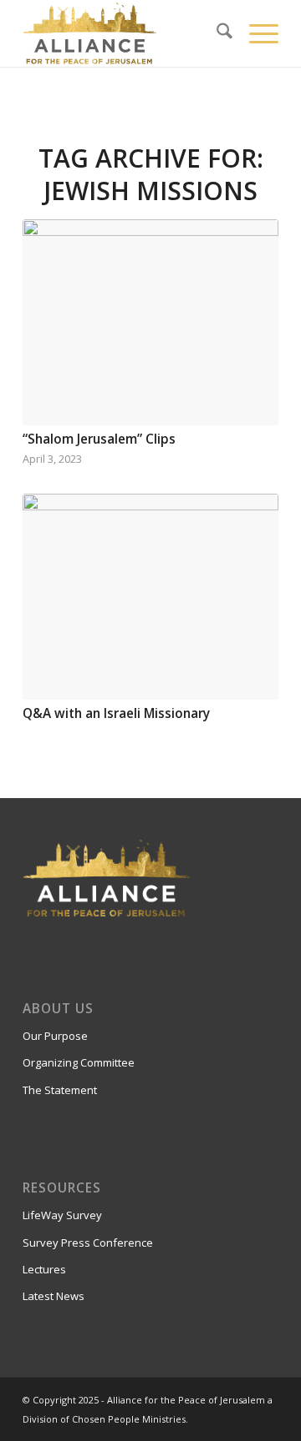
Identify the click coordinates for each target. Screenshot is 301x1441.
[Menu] (255, 33)
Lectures (44, 1269)
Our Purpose (55, 1035)
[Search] (216, 33)
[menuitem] (216, 33)
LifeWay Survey (62, 1215)
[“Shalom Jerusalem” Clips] (150, 322)
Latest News (53, 1295)
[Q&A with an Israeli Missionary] (150, 597)
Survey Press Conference (88, 1242)
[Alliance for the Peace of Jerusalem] (125, 33)
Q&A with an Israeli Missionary (116, 713)
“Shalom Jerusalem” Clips (99, 439)
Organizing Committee (79, 1062)
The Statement (60, 1089)
